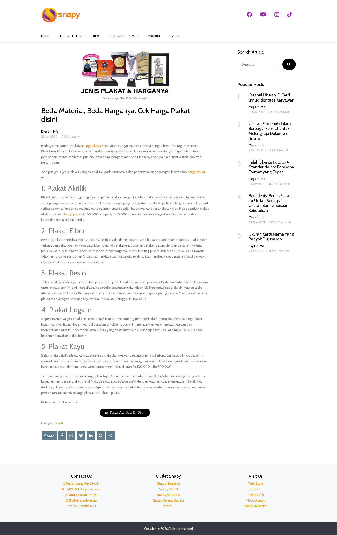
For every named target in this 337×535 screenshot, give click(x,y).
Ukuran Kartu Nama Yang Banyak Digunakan (271, 237)
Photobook (256, 495)
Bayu (252, 246)
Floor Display (255, 500)
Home (45, 36)
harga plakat (92, 146)
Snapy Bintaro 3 (168, 495)
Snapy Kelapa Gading (168, 500)
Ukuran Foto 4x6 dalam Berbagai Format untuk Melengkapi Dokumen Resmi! (270, 131)
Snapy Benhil (168, 489)
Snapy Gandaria (168, 483)
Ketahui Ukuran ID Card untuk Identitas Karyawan (271, 98)
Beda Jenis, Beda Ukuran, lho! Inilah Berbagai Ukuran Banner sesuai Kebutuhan (271, 203)
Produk (154, 36)
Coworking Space (123, 36)
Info (95, 36)
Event (175, 36)
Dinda (45, 131)
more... (168, 506)
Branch (256, 489)
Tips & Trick (69, 36)
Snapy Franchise (255, 506)
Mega (252, 107)
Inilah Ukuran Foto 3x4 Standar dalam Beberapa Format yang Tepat (271, 167)
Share (49, 436)
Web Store (255, 483)
